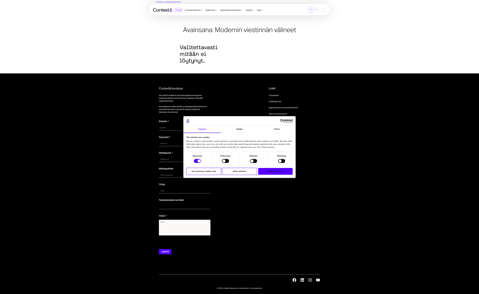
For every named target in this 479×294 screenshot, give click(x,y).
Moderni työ (210, 10)
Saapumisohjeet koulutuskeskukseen (283, 107)
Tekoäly (249, 10)
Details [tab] (240, 129)
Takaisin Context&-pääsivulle (168, 2)
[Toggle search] (317, 9)
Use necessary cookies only (204, 171)
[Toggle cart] (323, 9)
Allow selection (239, 171)
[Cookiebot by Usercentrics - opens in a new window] (282, 121)
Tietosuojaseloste (256, 288)
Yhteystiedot (274, 95)
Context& (225, 288)
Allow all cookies (275, 171)
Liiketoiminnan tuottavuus (230, 10)
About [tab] (277, 129)
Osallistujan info (275, 101)
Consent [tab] (202, 129)
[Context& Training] (162, 9)
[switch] (225, 161)
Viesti (162, 215)
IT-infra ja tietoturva (193, 10)
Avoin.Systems (244, 288)
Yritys (162, 184)
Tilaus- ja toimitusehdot (278, 114)
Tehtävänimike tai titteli (171, 200)
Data (259, 10)
